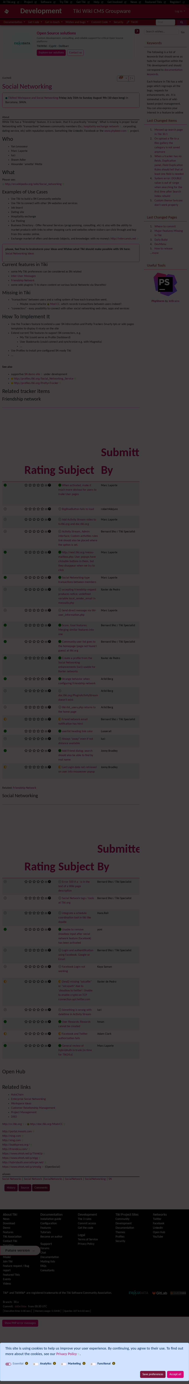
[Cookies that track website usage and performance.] (54, 1363)
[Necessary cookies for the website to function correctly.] (26, 1363)
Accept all (175, 1374)
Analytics (45, 1363)
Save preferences (152, 1374)
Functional (104, 1363)
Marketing (74, 1363)
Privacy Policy (66, 1354)
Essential (18, 1363)
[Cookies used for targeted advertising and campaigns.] (84, 1363)
